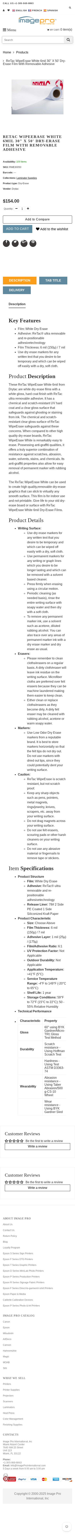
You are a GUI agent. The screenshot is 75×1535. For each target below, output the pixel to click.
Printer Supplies (11, 1390)
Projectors (8, 1395)
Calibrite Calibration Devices (18, 1300)
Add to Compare (37, 219)
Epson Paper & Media (14, 1294)
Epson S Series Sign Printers (18, 1253)
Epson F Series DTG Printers (18, 1259)
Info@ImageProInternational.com (28, 1465)
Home (7, 52)
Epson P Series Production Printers (21, 1276)
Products (22, 52)
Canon (6, 1321)
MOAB (6, 1362)
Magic (6, 1356)
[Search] (68, 39)
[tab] (17, 305)
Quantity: (8, 208)
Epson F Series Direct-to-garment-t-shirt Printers (28, 1288)
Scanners (8, 1401)
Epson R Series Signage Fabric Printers (23, 1282)
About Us (7, 1224)
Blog (5, 1241)
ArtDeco (7, 1339)
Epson (6, 1327)
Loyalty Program (11, 1247)
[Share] (6, 243)
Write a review (37, 1146)
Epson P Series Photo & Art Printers (21, 1305)
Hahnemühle (10, 1350)
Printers (7, 1384)
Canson (7, 1345)
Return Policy (10, 1236)
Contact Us (8, 1230)
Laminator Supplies (27, 178)
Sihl (5, 1368)
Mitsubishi (8, 1333)
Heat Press (8, 1413)
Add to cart (17, 228)
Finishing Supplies (12, 1424)
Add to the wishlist (53, 229)
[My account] (4, 10)
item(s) (61, 29)
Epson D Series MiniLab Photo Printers (23, 1271)
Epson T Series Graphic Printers (19, 1265)
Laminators (9, 1407)
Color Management (13, 1419)
